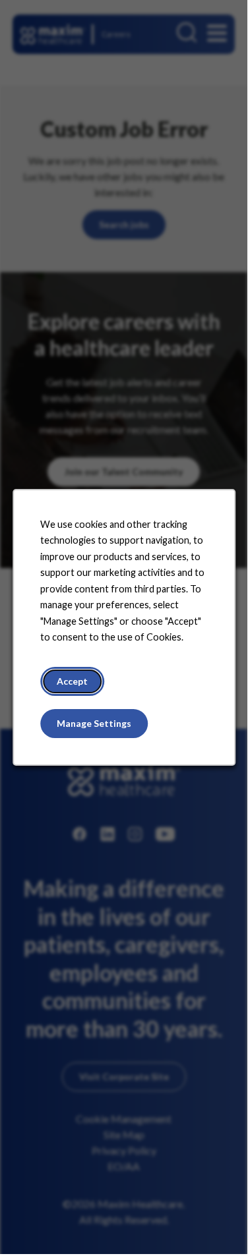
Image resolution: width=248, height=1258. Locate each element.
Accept (72, 681)
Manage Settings (94, 723)
